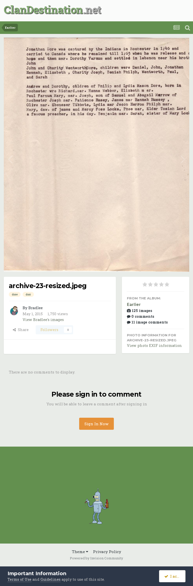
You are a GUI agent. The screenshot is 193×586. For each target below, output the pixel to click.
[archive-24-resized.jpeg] (10, 158)
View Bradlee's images (43, 319)
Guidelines (50, 579)
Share (22, 329)
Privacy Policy (107, 551)
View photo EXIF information (154, 345)
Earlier (134, 304)
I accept (176, 576)
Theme (79, 551)
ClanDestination (43, 9)
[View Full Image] (180, 47)
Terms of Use (19, 579)
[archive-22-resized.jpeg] (182, 158)
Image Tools (166, 262)
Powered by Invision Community (96, 558)
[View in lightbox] (167, 47)
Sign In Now (96, 423)
